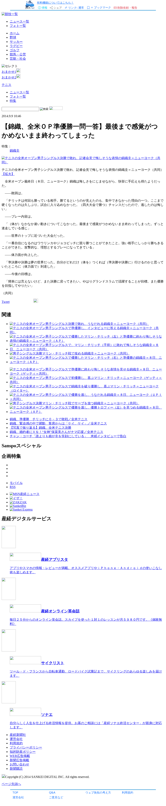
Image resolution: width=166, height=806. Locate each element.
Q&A (52, 792)
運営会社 (18, 797)
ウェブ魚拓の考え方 (98, 792)
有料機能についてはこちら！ (55, 2)
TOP (15, 792)
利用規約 (127, 792)
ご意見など (56, 797)
